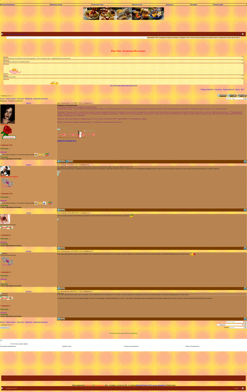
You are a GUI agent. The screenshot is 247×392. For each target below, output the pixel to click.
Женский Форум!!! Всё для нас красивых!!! (151, 385)
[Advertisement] (123, 25)
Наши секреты (11, 98)
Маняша (28, 251)
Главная (7, 34)
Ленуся (28, 103)
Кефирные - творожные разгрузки (36, 98)
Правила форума (228, 89)
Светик (28, 213)
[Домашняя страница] (69, 161)
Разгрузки (20, 98)
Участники (218, 89)
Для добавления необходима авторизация (123, 85)
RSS (240, 34)
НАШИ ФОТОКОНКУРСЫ (66, 141)
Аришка (28, 165)
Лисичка (28, 291)
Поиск (237, 89)
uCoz (240, 388)
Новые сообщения (207, 89)
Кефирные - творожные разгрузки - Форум (18, 34)
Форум (2, 98)
